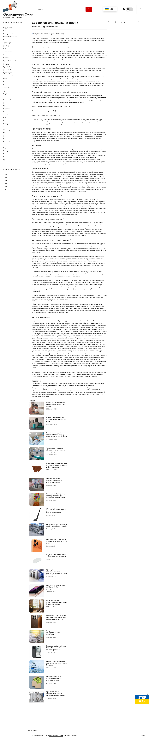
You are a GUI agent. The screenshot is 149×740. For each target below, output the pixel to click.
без (123, 22)
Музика (5, 133)
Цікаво (5, 160)
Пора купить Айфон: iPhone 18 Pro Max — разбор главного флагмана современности (56, 648)
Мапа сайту (32, 730)
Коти (5, 121)
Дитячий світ (7, 70)
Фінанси (6, 112)
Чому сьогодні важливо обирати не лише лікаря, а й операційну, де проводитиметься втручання (56, 450)
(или (116, 22)
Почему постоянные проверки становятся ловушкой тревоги (53, 678)
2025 (5, 177)
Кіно (4, 139)
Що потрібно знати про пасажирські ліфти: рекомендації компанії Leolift (56, 571)
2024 (5, 180)
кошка (136, 22)
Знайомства (7, 52)
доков (131, 22)
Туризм (5, 91)
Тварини (6, 145)
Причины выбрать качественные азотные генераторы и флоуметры (55, 693)
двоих (126, 22)
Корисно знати (8, 100)
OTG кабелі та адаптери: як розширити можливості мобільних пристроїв (56, 511)
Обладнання (7, 40)
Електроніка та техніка (11, 34)
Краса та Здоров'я (9, 61)
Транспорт (7, 43)
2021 (5, 189)
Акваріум (6, 115)
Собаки (6, 118)
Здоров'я (6, 88)
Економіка (6, 85)
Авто (5, 127)
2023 (5, 183)
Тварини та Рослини (10, 76)
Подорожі (6, 109)
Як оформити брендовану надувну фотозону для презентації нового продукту (56, 495)
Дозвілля (6, 136)
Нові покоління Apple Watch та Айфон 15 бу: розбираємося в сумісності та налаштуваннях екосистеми (56, 587)
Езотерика (7, 151)
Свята (5, 154)
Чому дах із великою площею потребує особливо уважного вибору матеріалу (56, 465)
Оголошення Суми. (56, 735)
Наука (5, 94)
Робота (5, 31)
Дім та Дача (7, 46)
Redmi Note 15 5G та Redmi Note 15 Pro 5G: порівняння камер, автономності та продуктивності (56, 618)
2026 (5, 174)
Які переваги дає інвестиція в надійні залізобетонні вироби (56, 525)
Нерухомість (7, 28)
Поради (6, 148)
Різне (5, 79)
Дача (5, 103)
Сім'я (5, 106)
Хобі (4, 49)
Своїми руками (8, 142)
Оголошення (7, 82)
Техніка (6, 97)
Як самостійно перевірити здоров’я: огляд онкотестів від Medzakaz (56, 663)
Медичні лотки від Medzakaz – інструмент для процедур (56, 555)
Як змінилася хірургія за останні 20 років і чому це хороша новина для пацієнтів (56, 434)
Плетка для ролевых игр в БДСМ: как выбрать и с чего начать (56, 404)
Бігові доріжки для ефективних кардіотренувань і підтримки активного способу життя (56, 603)
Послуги (6, 58)
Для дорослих (8, 64)
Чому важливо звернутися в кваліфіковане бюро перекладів (56, 632)
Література (7, 130)
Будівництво (7, 73)
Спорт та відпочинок (10, 37)
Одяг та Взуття (8, 67)
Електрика (7, 124)
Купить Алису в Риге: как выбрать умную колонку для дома (56, 419)
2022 (5, 186)
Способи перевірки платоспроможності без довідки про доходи (54, 480)
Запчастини (7, 55)
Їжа (4, 157)
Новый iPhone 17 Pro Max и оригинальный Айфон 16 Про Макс (56, 541)
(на (120, 22)
